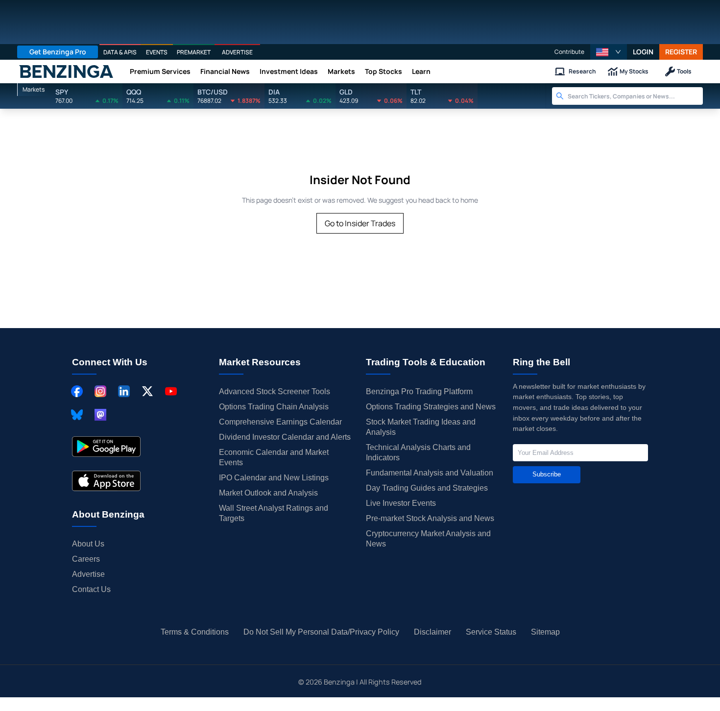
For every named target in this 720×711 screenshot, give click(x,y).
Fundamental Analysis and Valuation (429, 473)
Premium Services (160, 71)
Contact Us (91, 589)
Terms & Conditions (195, 632)
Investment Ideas (289, 71)
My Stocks (634, 71)
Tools (684, 71)
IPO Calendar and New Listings (274, 478)
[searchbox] (635, 96)
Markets (341, 71)
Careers (86, 559)
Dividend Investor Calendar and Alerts (285, 437)
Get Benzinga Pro (57, 51)
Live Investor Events (401, 503)
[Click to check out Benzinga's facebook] (77, 391)
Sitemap (545, 632)
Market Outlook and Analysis (268, 493)
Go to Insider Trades (360, 223)
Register (681, 51)
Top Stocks (383, 71)
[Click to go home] (66, 71)
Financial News (225, 71)
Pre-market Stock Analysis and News (430, 518)
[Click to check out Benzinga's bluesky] (77, 415)
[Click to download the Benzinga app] (106, 446)
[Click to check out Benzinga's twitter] (147, 391)
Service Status (491, 632)
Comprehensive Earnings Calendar (280, 422)
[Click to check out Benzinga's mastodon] (100, 415)
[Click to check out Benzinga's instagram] (100, 391)
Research (582, 71)
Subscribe (546, 474)
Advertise (88, 574)
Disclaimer (432, 632)
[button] (608, 52)
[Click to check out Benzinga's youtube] (171, 391)
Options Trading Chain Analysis (274, 407)
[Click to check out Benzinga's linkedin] (124, 391)
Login (643, 51)
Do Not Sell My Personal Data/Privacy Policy (321, 632)
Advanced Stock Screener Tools (274, 391)
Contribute (569, 51)
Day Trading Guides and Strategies (427, 488)
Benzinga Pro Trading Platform (419, 391)
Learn (421, 71)
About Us (88, 544)
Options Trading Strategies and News (431, 407)
